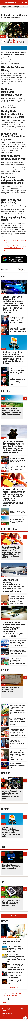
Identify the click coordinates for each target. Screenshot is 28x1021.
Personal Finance (5, 619)
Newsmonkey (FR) (18, 1009)
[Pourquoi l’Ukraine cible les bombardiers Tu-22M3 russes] (5, 509)
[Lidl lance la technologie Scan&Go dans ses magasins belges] (5, 762)
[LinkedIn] (9, 998)
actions (3, 788)
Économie (10, 7)
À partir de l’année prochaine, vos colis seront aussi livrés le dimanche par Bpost (15, 248)
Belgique (4, 7)
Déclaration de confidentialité (10, 995)
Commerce (4, 385)
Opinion (3, 685)
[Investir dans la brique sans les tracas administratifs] (12, 674)
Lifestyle (3, 36)
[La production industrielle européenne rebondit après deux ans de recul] (5, 457)
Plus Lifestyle (18, 986)
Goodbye (4, 1010)
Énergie (3, 349)
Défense (3, 374)
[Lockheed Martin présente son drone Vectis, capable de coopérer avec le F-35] (5, 649)
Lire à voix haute (14, 48)
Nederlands (4, 1002)
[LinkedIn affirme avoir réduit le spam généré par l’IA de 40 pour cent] (12, 852)
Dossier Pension (5, 736)
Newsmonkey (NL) (7, 1009)
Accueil (2, 10)
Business (4, 293)
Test (3, 897)
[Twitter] (6, 998)
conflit (3, 334)
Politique (16, 7)
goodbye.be (14, 40)
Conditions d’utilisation (14, 994)
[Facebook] (3, 998)
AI (2, 862)
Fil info (22, 7)
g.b (4, 41)
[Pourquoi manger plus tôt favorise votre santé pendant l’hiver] (4, 980)
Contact (4, 994)
